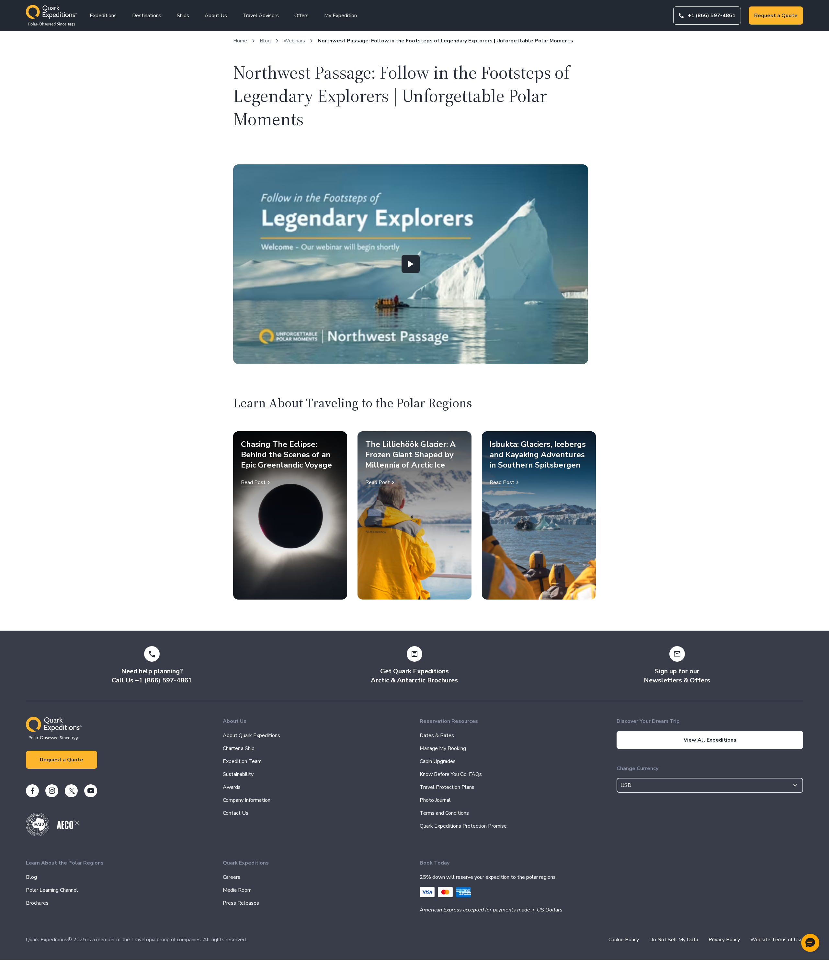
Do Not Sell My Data (673, 939)
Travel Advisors (261, 15)
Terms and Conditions (444, 813)
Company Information (246, 800)
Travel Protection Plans (447, 787)
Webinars (294, 40)
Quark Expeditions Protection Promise (463, 826)
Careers (231, 877)
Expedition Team (242, 761)
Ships (183, 15)
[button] (810, 943)
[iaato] (37, 834)
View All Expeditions (710, 740)
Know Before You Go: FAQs (451, 774)
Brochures (37, 903)
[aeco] (68, 827)
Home (240, 40)
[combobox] (710, 785)
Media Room (237, 890)
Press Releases (241, 903)
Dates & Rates (437, 735)
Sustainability (238, 774)
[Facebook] (32, 790)
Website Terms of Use (776, 939)
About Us (216, 15)
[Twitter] (71, 790)
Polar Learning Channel (52, 890)
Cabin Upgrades (438, 761)
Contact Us (235, 813)
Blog (265, 40)
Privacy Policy (724, 939)
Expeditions (103, 15)
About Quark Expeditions (251, 735)
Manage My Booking (443, 748)
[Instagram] (51, 790)
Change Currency (637, 768)
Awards (232, 787)
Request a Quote (776, 15)
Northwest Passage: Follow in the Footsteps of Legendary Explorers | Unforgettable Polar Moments (445, 40)
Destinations (146, 15)
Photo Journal (435, 800)
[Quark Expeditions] (51, 15)
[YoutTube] (90, 790)
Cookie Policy (623, 939)
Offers (301, 15)
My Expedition (340, 15)
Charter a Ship (239, 748)
